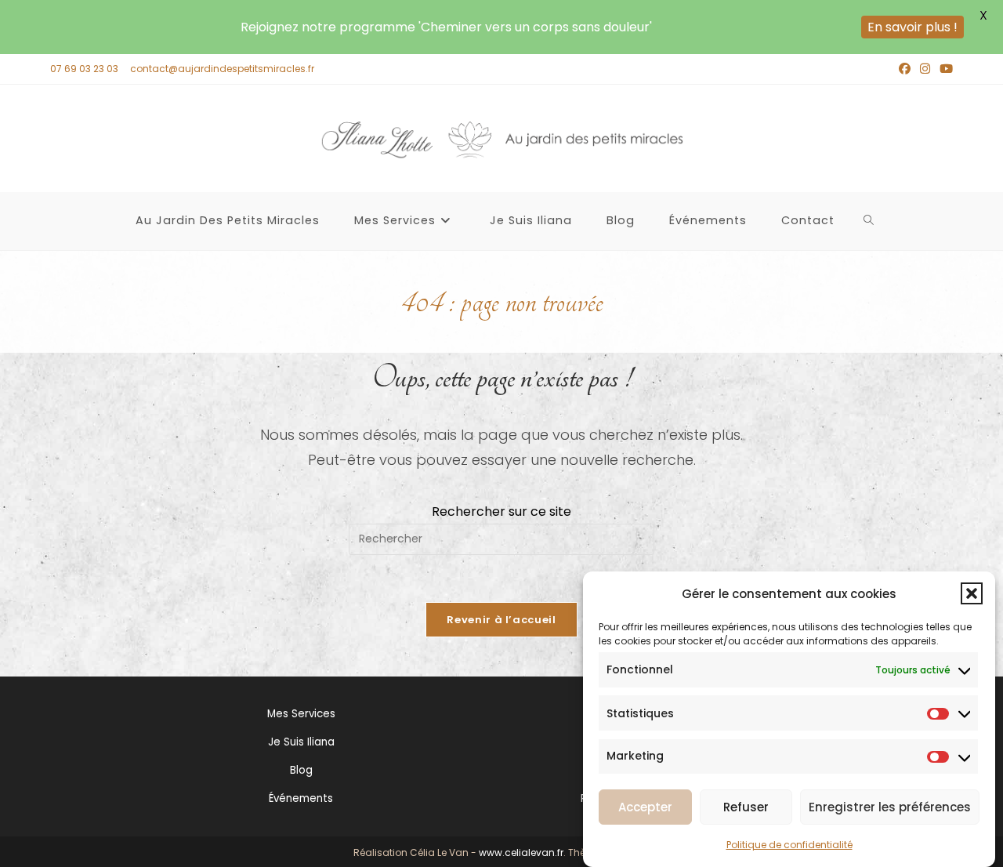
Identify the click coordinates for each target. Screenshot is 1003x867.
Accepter (645, 807)
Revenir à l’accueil (501, 619)
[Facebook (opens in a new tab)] (904, 69)
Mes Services (301, 713)
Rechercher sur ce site (501, 511)
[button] (971, 593)
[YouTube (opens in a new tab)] (944, 69)
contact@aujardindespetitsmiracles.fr (222, 68)
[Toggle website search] (868, 221)
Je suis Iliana (301, 742)
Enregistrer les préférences (890, 807)
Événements (301, 798)
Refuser (746, 807)
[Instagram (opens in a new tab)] (925, 69)
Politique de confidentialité (789, 844)
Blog (301, 770)
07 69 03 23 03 (84, 68)
